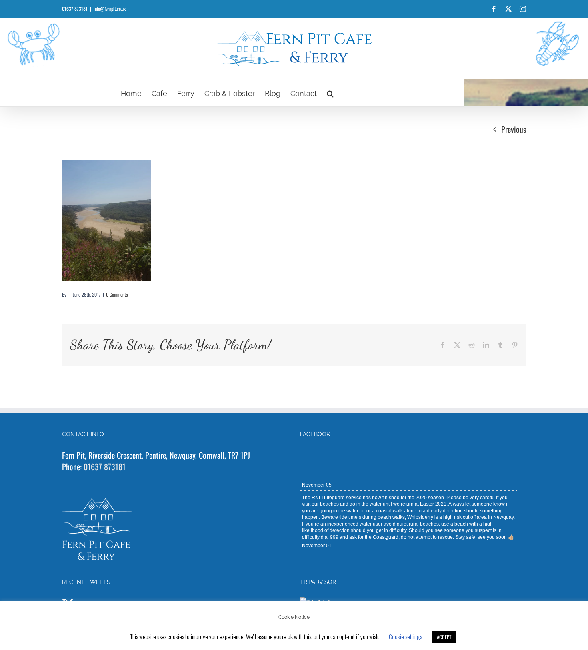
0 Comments (117, 294)
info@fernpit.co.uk (110, 8)
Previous (513, 129)
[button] (330, 92)
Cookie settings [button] (405, 636)
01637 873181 (105, 467)
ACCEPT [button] (444, 637)
